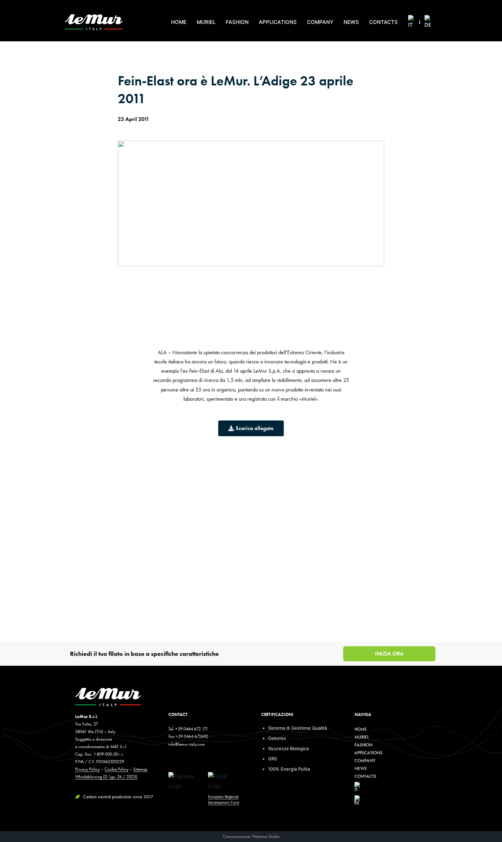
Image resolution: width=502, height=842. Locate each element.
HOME (178, 22)
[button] (390, 760)
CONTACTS (383, 22)
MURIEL (206, 22)
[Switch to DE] (427, 22)
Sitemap (140, 769)
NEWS (351, 22)
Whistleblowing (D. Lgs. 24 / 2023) (106, 776)
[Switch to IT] (411, 22)
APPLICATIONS (278, 22)
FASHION (237, 22)
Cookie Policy (116, 769)
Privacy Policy (87, 769)
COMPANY (320, 22)
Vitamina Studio (266, 836)
